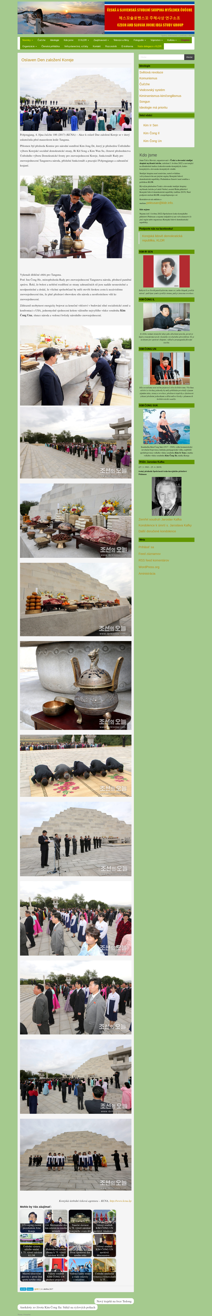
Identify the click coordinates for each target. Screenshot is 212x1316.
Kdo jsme (68, 40)
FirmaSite (27, 1314)
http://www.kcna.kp (120, 1201)
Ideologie (54, 40)
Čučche (41, 40)
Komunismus (148, 78)
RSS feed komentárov (154, 560)
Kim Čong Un (152, 141)
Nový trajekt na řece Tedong (114, 1301)
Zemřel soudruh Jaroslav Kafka (160, 519)
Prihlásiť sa (146, 547)
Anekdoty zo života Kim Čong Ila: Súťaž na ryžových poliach (57, 1307)
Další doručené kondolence (157, 531)
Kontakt (97, 46)
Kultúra (171, 40)
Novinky (26, 40)
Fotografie (139, 40)
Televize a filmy (121, 40)
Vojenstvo (156, 40)
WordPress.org (149, 567)
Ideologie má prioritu (153, 107)
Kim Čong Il (151, 133)
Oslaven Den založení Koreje (47, 60)
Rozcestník (111, 46)
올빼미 (37, 1289)
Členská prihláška (50, 46)
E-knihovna (127, 46)
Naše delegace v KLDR (150, 46)
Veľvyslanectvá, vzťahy (76, 46)
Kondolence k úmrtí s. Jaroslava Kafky (165, 525)
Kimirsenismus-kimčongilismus (160, 96)
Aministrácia (147, 573)
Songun (144, 101)
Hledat (189, 57)
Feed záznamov (150, 553)
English (185, 40)
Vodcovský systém (152, 90)
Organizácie (28, 46)
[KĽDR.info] (106, 17)
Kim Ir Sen (150, 125)
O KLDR (82, 40)
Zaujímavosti (100, 40)
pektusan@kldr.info (159, 203)
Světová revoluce (151, 72)
